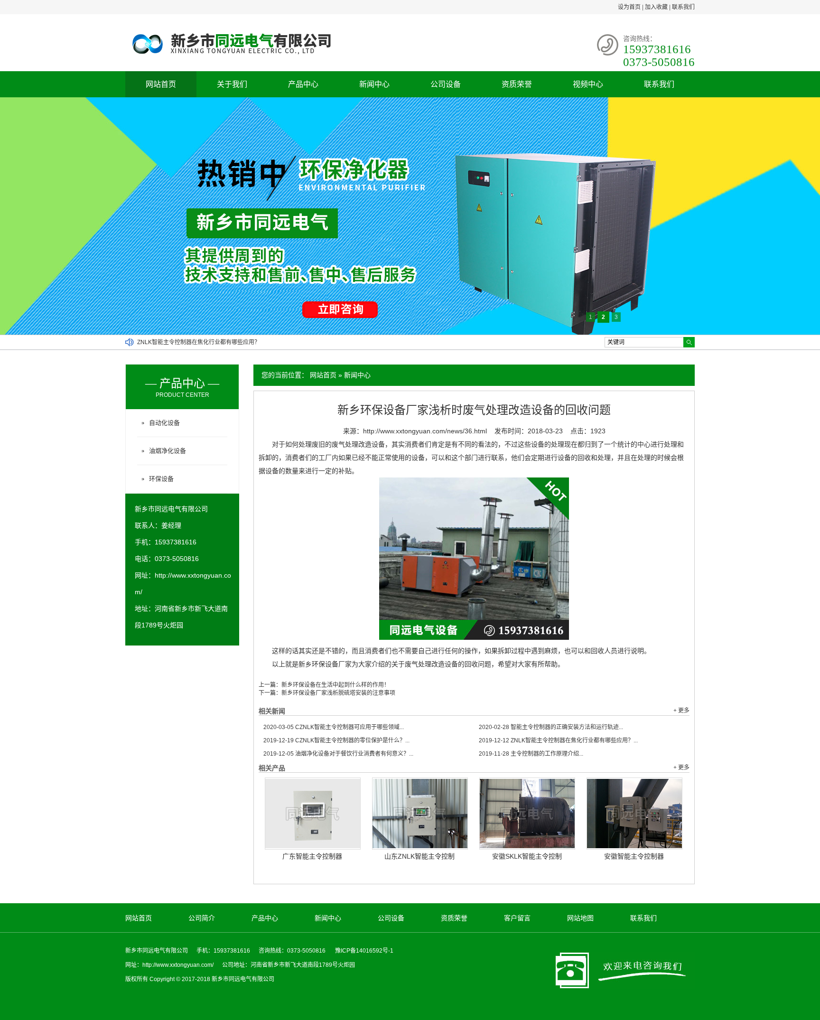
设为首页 (629, 7)
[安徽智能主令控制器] (634, 813)
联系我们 (683, 7)
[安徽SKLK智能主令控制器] (527, 813)
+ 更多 (681, 710)
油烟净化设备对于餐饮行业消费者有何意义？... (338, 753)
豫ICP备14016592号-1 (364, 950)
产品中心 (303, 84)
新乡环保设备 (318, 664)
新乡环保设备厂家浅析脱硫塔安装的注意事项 (338, 693)
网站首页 (161, 84)
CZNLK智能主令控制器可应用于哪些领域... (333, 727)
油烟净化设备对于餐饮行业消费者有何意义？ (194, 342)
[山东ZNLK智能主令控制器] (420, 813)
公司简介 (201, 918)
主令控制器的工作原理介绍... (531, 753)
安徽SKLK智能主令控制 (527, 856)
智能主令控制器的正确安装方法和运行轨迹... (551, 727)
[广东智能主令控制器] (313, 813)
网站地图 (580, 918)
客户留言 (517, 918)
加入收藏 (656, 7)
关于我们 (232, 84)
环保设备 (161, 478)
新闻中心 (374, 84)
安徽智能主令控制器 (634, 856)
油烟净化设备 (167, 450)
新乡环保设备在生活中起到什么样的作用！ (335, 685)
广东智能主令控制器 (312, 856)
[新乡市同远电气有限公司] (245, 57)
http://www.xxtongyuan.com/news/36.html (425, 431)
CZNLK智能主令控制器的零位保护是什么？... (336, 740)
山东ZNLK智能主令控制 (419, 856)
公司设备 (445, 84)
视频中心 (588, 84)
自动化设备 (164, 422)
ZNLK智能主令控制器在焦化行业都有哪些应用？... (558, 740)
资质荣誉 (517, 84)
